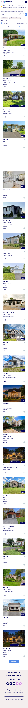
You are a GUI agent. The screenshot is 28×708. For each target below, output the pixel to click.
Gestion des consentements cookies (14, 699)
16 (23, 247)
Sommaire (6, 23)
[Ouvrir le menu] (1, 1)
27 (23, 400)
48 (23, 75)
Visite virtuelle (14, 75)
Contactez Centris (14, 679)
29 (23, 186)
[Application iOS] (17, 683)
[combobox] (14, 11)
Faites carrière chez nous (14, 676)
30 (23, 645)
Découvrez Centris (14, 672)
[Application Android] (20, 683)
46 (23, 522)
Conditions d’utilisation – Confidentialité (14, 696)
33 (23, 217)
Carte (4, 23)
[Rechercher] (22, 2)
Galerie (1, 23)
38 (23, 44)
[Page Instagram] (7, 683)
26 (23, 553)
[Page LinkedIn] (14, 683)
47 (23, 278)
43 (23, 583)
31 (23, 136)
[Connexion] (26, 1)
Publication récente (21, 23)
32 (23, 308)
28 (23, 370)
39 (23, 105)
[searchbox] (13, 11)
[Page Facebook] (11, 683)
